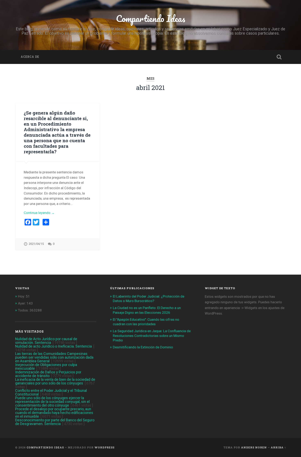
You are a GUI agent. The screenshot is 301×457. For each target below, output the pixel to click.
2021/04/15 (36, 244)
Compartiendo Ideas (150, 18)
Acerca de (30, 57)
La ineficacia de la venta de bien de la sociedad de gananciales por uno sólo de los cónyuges (55, 381)
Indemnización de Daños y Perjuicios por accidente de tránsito (48, 374)
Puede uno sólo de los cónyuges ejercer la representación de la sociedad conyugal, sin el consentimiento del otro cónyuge (52, 401)
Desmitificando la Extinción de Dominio (143, 347)
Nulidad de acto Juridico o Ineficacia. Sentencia (53, 346)
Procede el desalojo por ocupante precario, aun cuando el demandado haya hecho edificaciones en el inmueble (54, 412)
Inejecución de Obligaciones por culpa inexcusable (46, 367)
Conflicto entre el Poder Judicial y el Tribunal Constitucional (51, 392)
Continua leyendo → (39, 213)
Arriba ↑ (278, 447)
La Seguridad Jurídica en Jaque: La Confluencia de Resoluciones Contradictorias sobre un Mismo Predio (152, 335)
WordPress (104, 447)
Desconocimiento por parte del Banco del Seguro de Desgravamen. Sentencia (54, 422)
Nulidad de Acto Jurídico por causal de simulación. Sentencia (46, 341)
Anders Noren (254, 447)
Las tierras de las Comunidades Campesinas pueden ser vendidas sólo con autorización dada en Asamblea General (54, 357)
